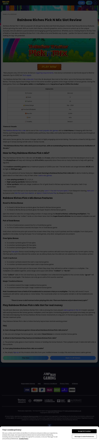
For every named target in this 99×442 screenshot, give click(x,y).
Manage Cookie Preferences (84, 436)
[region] (49, 434)
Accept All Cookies (84, 431)
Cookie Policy (23, 439)
